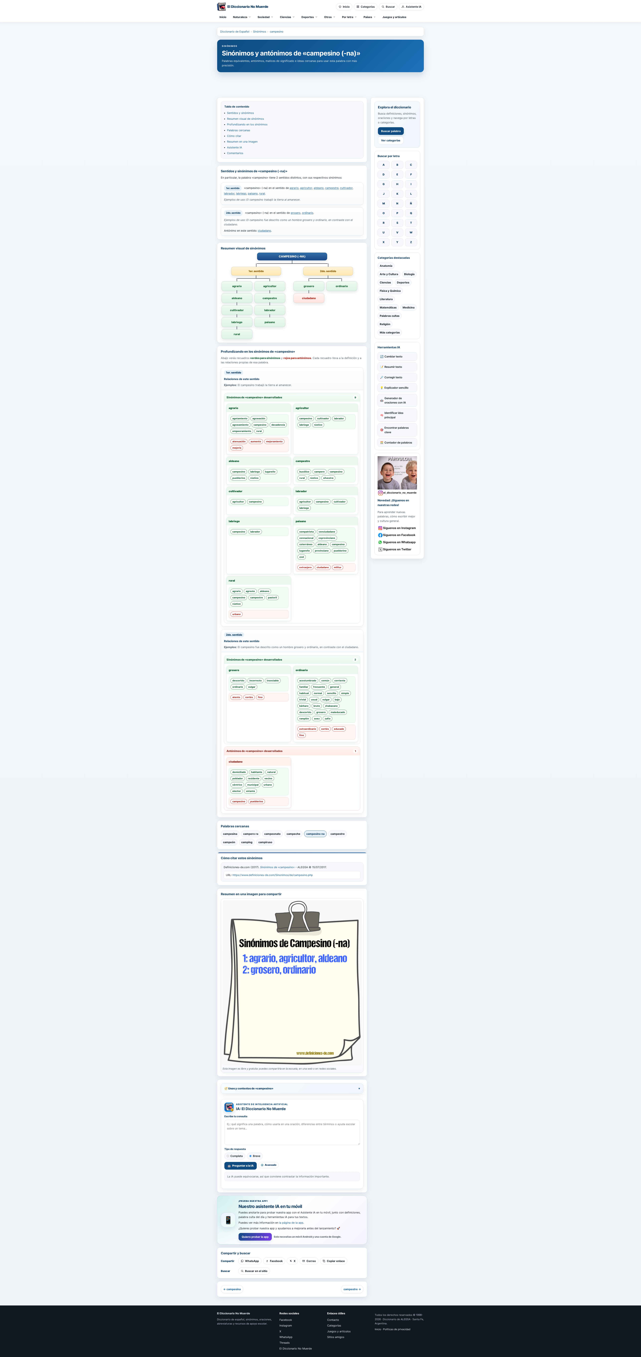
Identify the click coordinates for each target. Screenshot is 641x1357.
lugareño (270, 471)
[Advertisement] (320, 83)
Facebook (285, 1319)
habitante (256, 772)
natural (271, 772)
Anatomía (386, 265)
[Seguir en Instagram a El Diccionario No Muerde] (397, 476)
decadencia (278, 424)
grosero (295, 212)
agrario (294, 188)
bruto (316, 705)
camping (246, 842)
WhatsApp (285, 1337)
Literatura (386, 299)
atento (236, 697)
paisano (253, 193)
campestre (332, 188)
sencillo (331, 693)
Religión (385, 324)
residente (253, 778)
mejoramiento (274, 441)
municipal (253, 784)
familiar (303, 686)
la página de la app (291, 1222)
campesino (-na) (292, 256)
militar (337, 567)
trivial (302, 699)
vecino (268, 778)
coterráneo (305, 544)
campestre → (352, 1289)
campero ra (250, 833)
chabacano (331, 705)
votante (250, 791)
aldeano (319, 188)
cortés (249, 697)
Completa (236, 1156)
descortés (238, 680)
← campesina (232, 1289)
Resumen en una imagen (242, 141)
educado (339, 728)
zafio (328, 718)
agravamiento (240, 424)
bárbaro (303, 705)
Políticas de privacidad (396, 1329)
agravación (258, 418)
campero (319, 471)
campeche (293, 833)
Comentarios (235, 153)
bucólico (304, 471)
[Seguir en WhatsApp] (397, 542)
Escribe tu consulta (235, 1116)
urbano (236, 614)
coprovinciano (326, 538)
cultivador (346, 188)
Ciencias (385, 282)
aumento (256, 441)
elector (236, 791)
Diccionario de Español (234, 31)
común (325, 680)
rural (262, 193)
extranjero (305, 567)
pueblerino (238, 478)
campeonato (272, 833)
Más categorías (390, 332)
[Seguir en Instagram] (397, 528)
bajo (337, 699)
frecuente (319, 686)
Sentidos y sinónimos (240, 113)
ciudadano (264, 230)
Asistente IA (234, 147)
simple (345, 693)
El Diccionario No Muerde (295, 1348)
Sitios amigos (335, 1337)
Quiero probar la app (255, 1236)
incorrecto (255, 680)
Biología (409, 274)
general (334, 686)
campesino (276, 31)
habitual (304, 693)
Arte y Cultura (389, 274)
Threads (284, 1342)
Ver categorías (390, 140)
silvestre (328, 478)
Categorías (334, 1325)
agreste (250, 591)
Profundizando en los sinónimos (247, 124)
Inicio (223, 17)
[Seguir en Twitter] (397, 549)
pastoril (272, 597)
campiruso (265, 842)
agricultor (306, 188)
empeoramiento (241, 431)
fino (260, 697)
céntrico (237, 784)
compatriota (306, 531)
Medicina (408, 307)
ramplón (304, 718)
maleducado (338, 712)
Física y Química (390, 290)
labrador (229, 193)
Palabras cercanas (238, 130)
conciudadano (327, 531)
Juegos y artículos (394, 17)
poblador (237, 778)
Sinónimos (259, 31)
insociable (273, 680)
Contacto (333, 1319)
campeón (229, 842)
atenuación (239, 441)
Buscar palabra (391, 131)
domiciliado (239, 772)
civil (301, 557)
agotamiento (239, 418)
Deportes (403, 282)
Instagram (285, 1325)
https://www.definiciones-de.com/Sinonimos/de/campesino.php (273, 875)
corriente (339, 680)
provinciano (322, 550)
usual (314, 699)
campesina (230, 833)
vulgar (251, 686)
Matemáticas (388, 307)
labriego (241, 193)
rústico (318, 424)
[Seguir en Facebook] (397, 535)
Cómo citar (234, 136)
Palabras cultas (389, 315)
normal (318, 693)
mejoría (236, 447)
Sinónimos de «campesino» (277, 867)
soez (317, 718)
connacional (306, 538)
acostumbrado (307, 680)
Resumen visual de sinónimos (245, 118)
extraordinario (307, 728)
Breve (256, 1156)
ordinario (307, 212)
